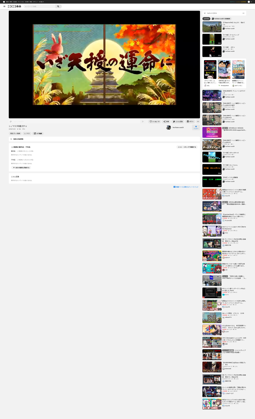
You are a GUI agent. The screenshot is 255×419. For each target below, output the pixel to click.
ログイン (232, 1)
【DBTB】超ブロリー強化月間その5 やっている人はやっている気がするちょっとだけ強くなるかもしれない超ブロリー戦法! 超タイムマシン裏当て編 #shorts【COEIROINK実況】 (224, 82)
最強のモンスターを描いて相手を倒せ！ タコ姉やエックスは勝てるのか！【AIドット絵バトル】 (233, 265)
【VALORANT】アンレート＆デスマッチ (233, 92)
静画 (11, 1)
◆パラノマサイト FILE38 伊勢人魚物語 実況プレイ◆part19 (234, 240)
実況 (31, 1)
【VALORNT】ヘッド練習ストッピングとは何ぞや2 (234, 116)
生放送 (15, 1)
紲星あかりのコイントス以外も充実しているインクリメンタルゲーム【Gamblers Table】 (234, 302)
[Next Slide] (196, 186)
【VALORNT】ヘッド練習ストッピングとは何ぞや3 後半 (234, 104)
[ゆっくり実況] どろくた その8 (233, 313)
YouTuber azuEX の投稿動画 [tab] (222, 18)
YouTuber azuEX (178, 127)
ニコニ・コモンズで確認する (187, 147)
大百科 (27, 1)
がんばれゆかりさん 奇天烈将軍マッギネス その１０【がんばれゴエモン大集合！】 (234, 326)
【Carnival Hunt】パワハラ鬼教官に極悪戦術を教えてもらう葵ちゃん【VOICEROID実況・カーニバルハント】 (234, 215)
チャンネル (21, 1)
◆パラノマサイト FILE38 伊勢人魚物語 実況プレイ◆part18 (234, 376)
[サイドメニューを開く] (4, 6)
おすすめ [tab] (206, 18)
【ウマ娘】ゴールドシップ (230, 35)
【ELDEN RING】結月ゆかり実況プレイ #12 (234, 363)
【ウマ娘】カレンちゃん (230, 165)
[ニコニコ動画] (14, 6)
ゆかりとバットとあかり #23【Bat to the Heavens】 (234, 228)
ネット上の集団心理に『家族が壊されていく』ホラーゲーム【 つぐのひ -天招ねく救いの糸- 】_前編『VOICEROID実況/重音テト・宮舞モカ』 (234, 388)
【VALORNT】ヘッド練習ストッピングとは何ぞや (234, 141)
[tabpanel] (224, 215)
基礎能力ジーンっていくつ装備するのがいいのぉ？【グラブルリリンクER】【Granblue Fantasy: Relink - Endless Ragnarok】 (238, 82)
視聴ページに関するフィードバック (187, 205)
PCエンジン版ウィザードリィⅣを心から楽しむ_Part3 (233, 289)
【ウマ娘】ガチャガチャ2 (230, 152)
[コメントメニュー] (243, 13)
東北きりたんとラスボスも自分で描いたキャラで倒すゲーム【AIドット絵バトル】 (234, 401)
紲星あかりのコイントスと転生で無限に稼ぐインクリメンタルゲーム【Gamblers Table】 (234, 191)
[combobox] (39, 6)
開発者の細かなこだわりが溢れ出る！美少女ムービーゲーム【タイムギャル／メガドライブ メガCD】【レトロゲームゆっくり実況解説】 (234, 252)
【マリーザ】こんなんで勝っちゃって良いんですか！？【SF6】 (209, 82)
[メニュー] (198, 121)
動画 (7, 1)
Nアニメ (35, 1)
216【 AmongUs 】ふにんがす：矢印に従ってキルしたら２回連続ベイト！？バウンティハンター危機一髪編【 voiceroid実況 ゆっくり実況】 (234, 339)
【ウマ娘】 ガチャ (228, 47)
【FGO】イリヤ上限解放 (230, 177)
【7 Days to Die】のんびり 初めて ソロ (234, 23)
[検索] (58, 6)
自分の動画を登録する (22, 167)
